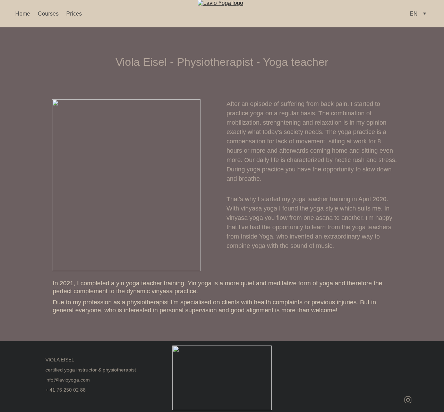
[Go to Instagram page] (407, 399)
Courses (48, 14)
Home (22, 14)
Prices (74, 14)
